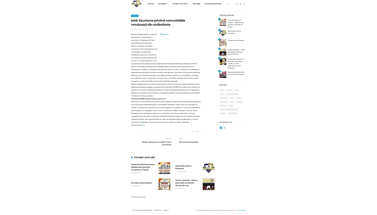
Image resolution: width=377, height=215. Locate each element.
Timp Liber (196, 4)
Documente (162, 4)
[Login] (240, 4)
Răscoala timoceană (188, 142)
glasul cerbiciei (233, 113)
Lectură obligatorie (213, 4)
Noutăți (151, 4)
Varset (222, 90)
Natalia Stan (224, 102)
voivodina (223, 105)
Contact (166, 210)
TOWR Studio (242, 210)
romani (231, 105)
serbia (236, 90)
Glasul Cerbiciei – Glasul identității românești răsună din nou (186, 183)
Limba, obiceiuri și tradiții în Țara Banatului (156, 143)
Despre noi (158, 210)
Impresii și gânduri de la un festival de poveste (236, 73)
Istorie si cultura (180, 4)
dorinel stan (224, 98)
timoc (231, 102)
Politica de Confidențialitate (142, 210)
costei (232, 98)
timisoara (223, 113)
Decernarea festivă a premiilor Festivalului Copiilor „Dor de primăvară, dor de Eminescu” (235, 63)
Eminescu (239, 102)
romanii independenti (232, 94)
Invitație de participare (141, 183)
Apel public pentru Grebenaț (183, 167)
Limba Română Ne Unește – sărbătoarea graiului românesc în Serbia (143, 167)
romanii (239, 98)
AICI (143, 125)
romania (229, 90)
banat (222, 94)
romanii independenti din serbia (229, 109)
